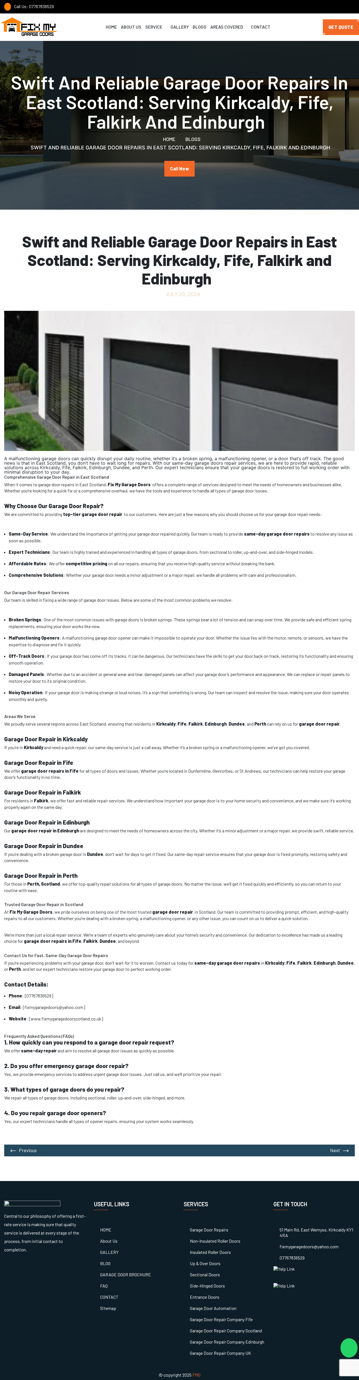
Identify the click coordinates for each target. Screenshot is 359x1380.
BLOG (105, 1263)
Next (335, 1150)
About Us (109, 1241)
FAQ (104, 1285)
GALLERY (180, 26)
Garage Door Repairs (209, 1229)
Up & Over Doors (205, 1263)
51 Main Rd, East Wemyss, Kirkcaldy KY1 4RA (316, 1232)
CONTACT (260, 26)
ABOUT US (131, 26)
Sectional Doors (205, 1274)
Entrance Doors (204, 1297)
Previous (28, 1150)
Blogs (192, 139)
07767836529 (292, 1257)
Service (154, 26)
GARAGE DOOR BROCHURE (125, 1274)
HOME (111, 26)
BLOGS (199, 26)
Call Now (179, 168)
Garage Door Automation (213, 1308)
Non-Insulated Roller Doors (215, 1241)
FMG (196, 1374)
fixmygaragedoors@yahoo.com (309, 1246)
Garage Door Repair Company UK (220, 1353)
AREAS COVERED (227, 26)
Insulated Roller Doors (210, 1252)
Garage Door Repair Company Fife (221, 1319)
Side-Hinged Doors (207, 1285)
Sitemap (108, 1308)
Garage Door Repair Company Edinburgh (227, 1341)
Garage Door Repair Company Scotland (226, 1330)
